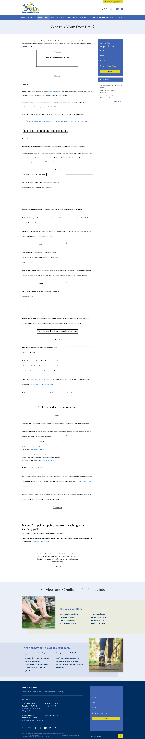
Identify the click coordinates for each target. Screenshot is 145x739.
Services (31, 17)
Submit (110, 71)
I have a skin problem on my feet (34, 668)
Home (23, 17)
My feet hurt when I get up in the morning (70, 664)
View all (117, 101)
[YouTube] (45, 728)
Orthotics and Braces (98, 614)
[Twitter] (40, 728)
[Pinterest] (55, 728)
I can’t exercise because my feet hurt (68, 658)
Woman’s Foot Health (67, 617)
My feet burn (28, 671)
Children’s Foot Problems (99, 617)
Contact (120, 17)
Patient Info (105, 17)
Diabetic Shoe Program (68, 624)
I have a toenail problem (32, 661)
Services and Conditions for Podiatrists (72, 589)
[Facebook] (35, 728)
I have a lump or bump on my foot (67, 661)
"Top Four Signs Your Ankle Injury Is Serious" (42, 384)
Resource (105, 79)
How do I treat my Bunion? (37, 449)
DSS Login (47, 736)
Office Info (25, 708)
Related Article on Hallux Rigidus (48, 460)
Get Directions (36, 708)
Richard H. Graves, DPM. (41, 541)
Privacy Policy (111, 66)
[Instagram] (50, 728)
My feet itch (60, 668)
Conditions (42, 17)
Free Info (76, 17)
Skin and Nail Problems (67, 620)
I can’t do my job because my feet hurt (36, 658)
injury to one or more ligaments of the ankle (43, 379)
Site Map (41, 736)
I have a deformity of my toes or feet (36, 664)
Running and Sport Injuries (69, 614)
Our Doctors (57, 17)
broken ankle (84, 392)
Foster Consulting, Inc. (47, 735)
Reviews (92, 17)
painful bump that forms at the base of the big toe (42, 446)
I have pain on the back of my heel (67, 653)
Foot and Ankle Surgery (99, 624)
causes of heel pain (52, 91)
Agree (109, 66)
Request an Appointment (113, 2)
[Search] (120, 736)
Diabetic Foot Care (97, 620)
